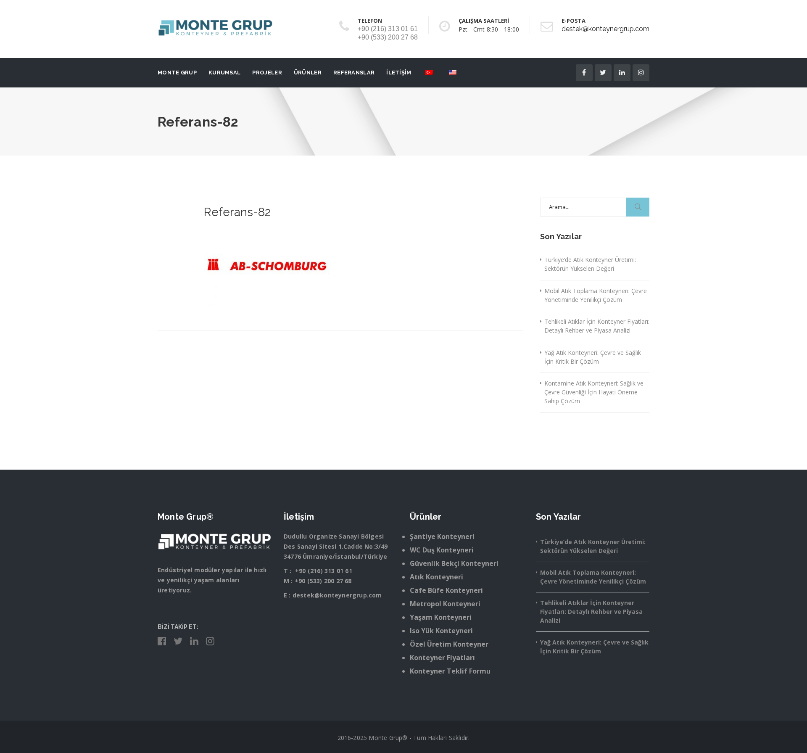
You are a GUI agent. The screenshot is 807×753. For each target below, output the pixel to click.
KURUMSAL (224, 72)
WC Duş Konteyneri (442, 550)
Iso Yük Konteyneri (441, 630)
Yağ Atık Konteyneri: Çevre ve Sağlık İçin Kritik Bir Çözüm (592, 357)
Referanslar (353, 72)
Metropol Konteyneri (445, 603)
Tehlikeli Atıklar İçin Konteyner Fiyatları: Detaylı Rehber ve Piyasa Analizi (596, 325)
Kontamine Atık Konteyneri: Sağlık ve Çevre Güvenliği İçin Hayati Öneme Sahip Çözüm (593, 392)
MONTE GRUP (177, 72)
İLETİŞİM (398, 72)
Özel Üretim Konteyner (449, 644)
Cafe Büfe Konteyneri (446, 590)
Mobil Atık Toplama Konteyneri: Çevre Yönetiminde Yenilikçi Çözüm (595, 295)
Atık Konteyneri (436, 576)
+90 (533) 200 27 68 (323, 581)
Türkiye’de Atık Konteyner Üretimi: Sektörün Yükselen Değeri (590, 264)
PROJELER (267, 72)
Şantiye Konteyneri (442, 536)
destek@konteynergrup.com (605, 29)
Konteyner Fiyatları (442, 657)
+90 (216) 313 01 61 (323, 571)
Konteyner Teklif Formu (450, 671)
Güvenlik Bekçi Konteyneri (454, 563)
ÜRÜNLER (308, 72)
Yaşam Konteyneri (441, 617)
